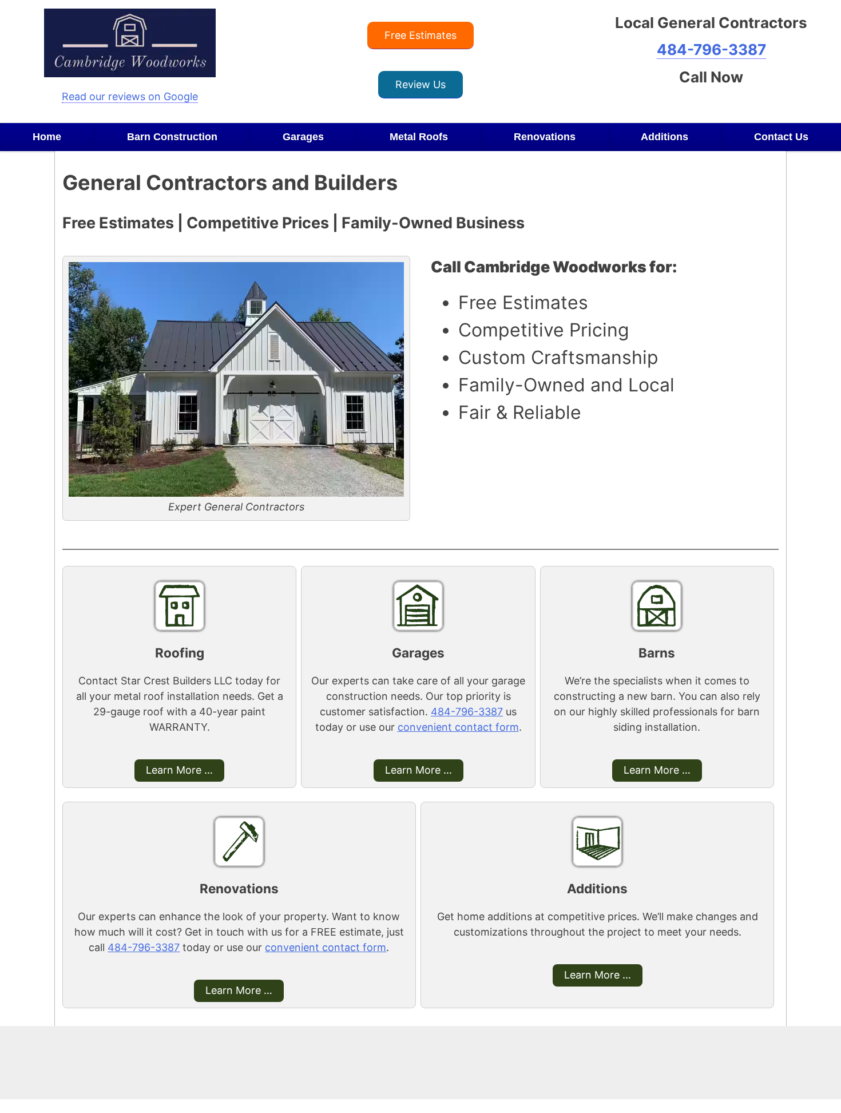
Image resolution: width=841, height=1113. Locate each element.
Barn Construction (172, 136)
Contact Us (781, 136)
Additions (664, 136)
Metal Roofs (419, 136)
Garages (303, 136)
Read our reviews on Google (130, 96)
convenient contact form (458, 727)
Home (47, 136)
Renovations (545, 136)
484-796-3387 (711, 49)
